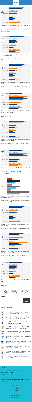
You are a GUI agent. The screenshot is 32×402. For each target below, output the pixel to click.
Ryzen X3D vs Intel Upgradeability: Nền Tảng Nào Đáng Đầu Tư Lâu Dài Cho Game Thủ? (15, 54)
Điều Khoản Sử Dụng (16, 397)
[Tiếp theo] (26, 291)
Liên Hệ (16, 390)
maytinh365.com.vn (8, 372)
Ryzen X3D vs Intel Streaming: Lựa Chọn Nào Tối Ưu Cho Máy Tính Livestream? (15, 83)
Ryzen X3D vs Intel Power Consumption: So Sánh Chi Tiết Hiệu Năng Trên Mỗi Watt (15, 197)
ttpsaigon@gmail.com (9, 374)
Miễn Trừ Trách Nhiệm (16, 395)
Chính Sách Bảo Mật (16, 393)
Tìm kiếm (3, 296)
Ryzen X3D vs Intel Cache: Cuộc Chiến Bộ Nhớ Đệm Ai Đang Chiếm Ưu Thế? (15, 225)
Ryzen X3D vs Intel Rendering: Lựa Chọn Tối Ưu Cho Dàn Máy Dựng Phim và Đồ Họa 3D (15, 111)
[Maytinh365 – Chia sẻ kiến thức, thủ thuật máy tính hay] (16, 2)
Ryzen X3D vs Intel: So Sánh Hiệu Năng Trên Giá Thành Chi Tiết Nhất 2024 (15, 26)
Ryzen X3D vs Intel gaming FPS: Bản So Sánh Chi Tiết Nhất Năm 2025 (16, 280)
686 (23, 291)
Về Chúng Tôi (16, 388)
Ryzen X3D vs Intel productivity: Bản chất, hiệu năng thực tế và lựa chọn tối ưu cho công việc (15, 140)
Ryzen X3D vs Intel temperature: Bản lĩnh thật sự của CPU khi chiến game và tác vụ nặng (15, 168)
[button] (2, 2)
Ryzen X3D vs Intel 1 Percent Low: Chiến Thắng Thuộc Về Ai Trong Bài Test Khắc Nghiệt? (15, 252)
